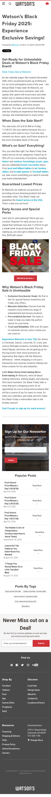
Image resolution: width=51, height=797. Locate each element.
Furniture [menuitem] (6, 686)
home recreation (30, 165)
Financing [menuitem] (6, 732)
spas (45, 161)
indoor (5, 161)
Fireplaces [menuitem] (7, 707)
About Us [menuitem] (32, 694)
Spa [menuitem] (4, 698)
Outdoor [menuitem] (6, 690)
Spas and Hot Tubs (13, 591)
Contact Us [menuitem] (33, 698)
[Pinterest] (12, 665)
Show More (25, 606)
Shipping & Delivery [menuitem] (11, 736)
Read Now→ (37, 487)
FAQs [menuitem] (4, 740)
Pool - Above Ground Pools (25, 601)
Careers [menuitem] (6, 753)
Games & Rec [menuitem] (8, 703)
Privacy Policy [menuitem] (8, 744)
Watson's (15, 45)
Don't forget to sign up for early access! (23, 408)
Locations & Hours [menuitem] (36, 703)
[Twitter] (23, 665)
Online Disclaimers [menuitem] (11, 749)
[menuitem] (12, 679)
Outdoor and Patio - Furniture (35, 591)
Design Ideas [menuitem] (34, 690)
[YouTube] (35, 666)
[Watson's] (25, 788)
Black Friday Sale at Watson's (16, 72)
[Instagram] (29, 665)
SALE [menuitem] (4, 711)
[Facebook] (17, 665)
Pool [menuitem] (4, 694)
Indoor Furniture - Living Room (25, 596)
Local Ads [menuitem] (32, 686)
